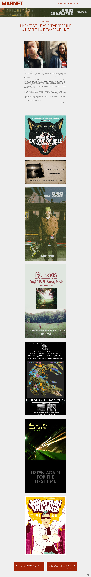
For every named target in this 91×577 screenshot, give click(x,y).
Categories (65, 3)
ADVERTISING (70, 3)
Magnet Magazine (20, 574)
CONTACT (78, 3)
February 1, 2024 (46, 33)
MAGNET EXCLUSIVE (45, 21)
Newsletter (59, 3)
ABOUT (75, 3)
